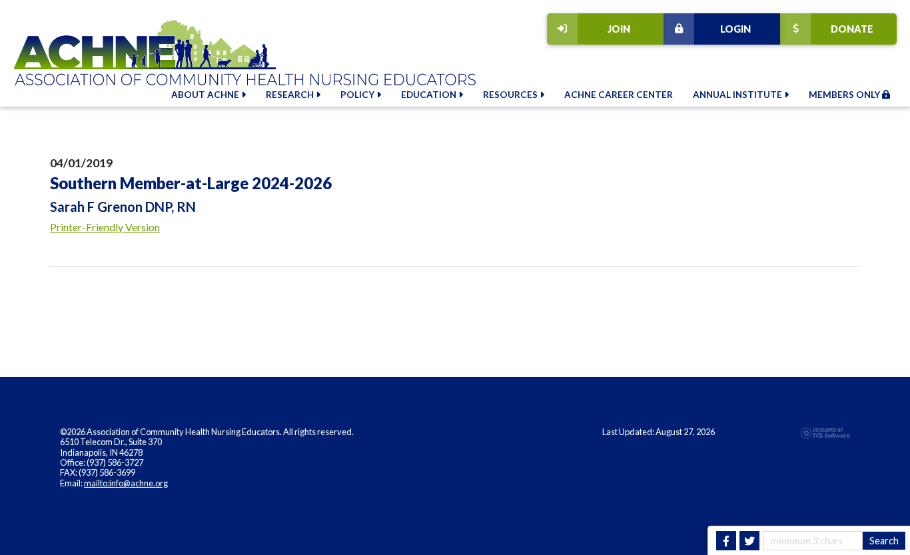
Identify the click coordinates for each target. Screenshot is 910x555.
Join (619, 29)
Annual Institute (738, 94)
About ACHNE (206, 94)
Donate (852, 29)
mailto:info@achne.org (126, 483)
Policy (358, 94)
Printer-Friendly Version (105, 227)
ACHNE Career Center (618, 94)
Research (291, 94)
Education (429, 94)
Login (735, 29)
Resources (511, 94)
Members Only (845, 94)
